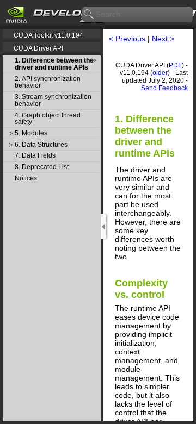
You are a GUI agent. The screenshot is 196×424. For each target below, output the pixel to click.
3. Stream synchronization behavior (53, 100)
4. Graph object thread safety (48, 119)
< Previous (127, 38)
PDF (175, 65)
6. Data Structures (41, 144)
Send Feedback (164, 88)
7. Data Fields (35, 155)
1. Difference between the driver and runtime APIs (54, 64)
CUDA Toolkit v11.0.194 (48, 35)
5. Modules (31, 133)
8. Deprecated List (42, 167)
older (160, 73)
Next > (163, 38)
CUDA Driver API (38, 48)
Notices (26, 178)
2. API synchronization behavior (48, 82)
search (89, 14)
